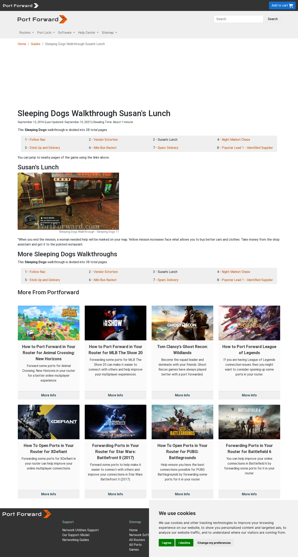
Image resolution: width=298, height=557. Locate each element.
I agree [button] (166, 542)
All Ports (135, 545)
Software (89, 5)
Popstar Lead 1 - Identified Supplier (247, 148)
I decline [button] (184, 542)
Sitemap (126, 5)
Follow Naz (37, 140)
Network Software (142, 535)
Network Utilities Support (80, 530)
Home (22, 44)
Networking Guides (75, 540)
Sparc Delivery (168, 148)
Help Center (107, 5)
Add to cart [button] (280, 5)
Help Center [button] (87, 33)
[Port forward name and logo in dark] (42, 19)
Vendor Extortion (106, 140)
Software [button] (65, 33)
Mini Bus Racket (105, 148)
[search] (137, 5)
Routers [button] (25, 33)
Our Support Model (75, 535)
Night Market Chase (236, 140)
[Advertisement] (149, 78)
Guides (35, 44)
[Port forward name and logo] (20, 5)
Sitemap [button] (108, 33)
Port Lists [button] (44, 33)
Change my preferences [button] (214, 542)
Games (134, 550)
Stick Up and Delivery (45, 148)
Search (273, 19)
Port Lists (72, 5)
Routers (55, 5)
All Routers (137, 540)
